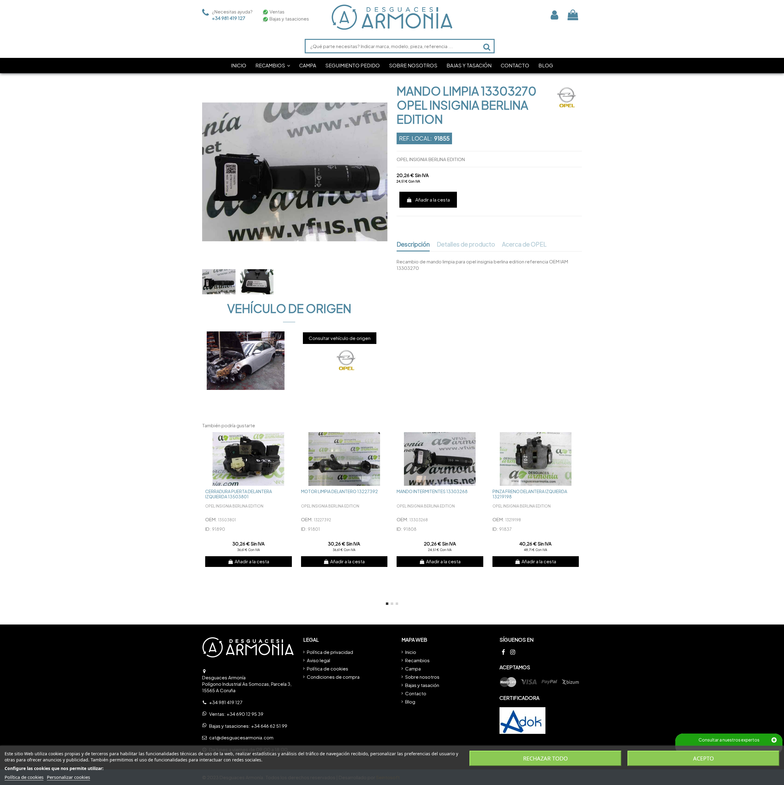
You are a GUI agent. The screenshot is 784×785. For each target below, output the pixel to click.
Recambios (417, 660)
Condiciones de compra (333, 677)
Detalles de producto (466, 244)
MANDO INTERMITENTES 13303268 (432, 491)
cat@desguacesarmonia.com (241, 737)
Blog (410, 701)
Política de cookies (327, 668)
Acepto (703, 758)
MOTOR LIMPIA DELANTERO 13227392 (339, 491)
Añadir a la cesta (432, 199)
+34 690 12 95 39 (245, 714)
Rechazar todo (545, 758)
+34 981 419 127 (228, 18)
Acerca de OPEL (524, 244)
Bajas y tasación (422, 685)
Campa (413, 668)
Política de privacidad (330, 652)
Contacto (415, 693)
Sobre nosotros (422, 677)
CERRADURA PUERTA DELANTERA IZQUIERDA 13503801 (238, 494)
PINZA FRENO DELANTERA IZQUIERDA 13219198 (529, 494)
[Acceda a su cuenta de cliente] (554, 14)
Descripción (413, 244)
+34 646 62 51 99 (269, 726)
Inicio (410, 652)
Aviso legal (318, 660)
